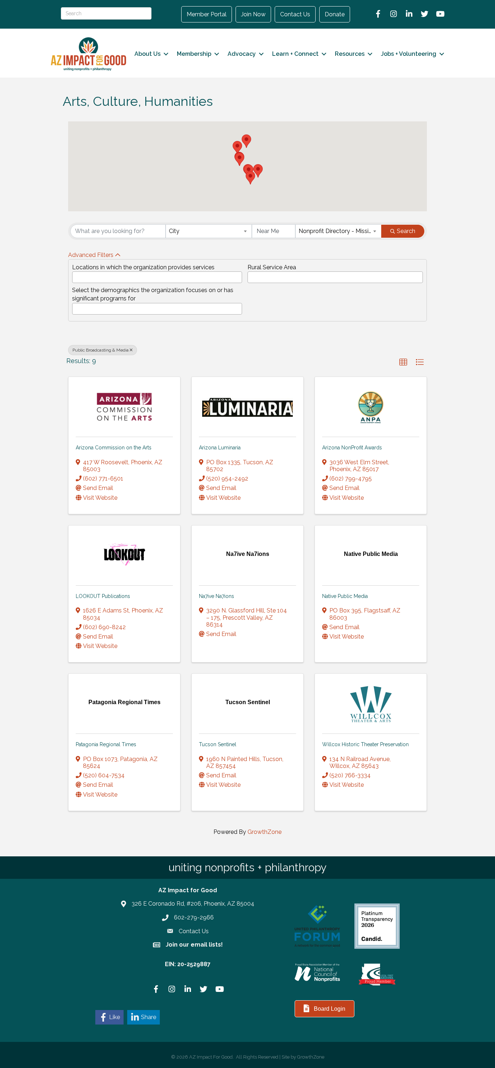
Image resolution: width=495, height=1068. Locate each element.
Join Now (253, 14)
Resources (350, 53)
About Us (147, 53)
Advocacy (242, 53)
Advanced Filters (90, 255)
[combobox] (208, 231)
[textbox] (76, 275)
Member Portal (206, 14)
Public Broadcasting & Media (100, 350)
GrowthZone (265, 831)
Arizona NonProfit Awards (352, 447)
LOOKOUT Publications (103, 596)
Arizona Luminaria (220, 447)
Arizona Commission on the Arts (113, 447)
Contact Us (295, 14)
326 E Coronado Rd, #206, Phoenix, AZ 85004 (193, 903)
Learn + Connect (295, 53)
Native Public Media (345, 596)
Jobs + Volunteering (408, 53)
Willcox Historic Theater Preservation (365, 744)
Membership (194, 53)
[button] (239, 159)
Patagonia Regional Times (106, 744)
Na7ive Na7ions (216, 596)
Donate (335, 14)
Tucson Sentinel (217, 744)
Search (406, 231)
